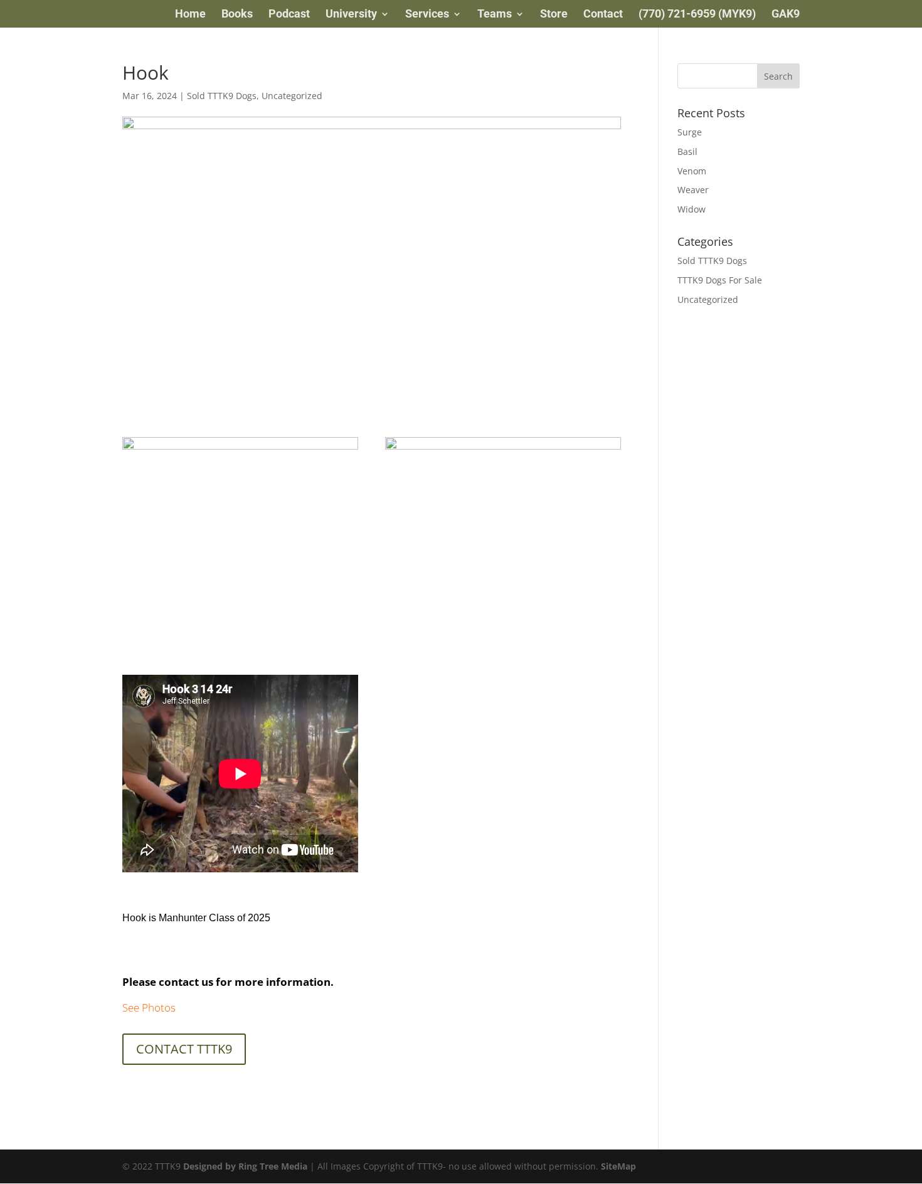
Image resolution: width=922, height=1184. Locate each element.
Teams (494, 14)
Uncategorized (292, 96)
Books (237, 14)
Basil (687, 151)
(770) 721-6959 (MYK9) (697, 14)
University (351, 14)
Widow (691, 209)
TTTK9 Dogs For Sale (719, 280)
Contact (603, 14)
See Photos (149, 1007)
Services (427, 14)
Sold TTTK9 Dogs (222, 96)
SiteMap (618, 1166)
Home (190, 14)
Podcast (289, 14)
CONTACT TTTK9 (184, 1048)
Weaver (693, 190)
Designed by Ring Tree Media (245, 1166)
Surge (689, 132)
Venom (691, 171)
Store (554, 14)
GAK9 (785, 14)
